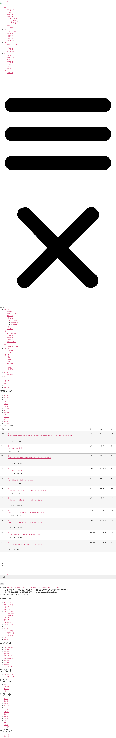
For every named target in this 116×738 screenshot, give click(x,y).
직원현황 (14, 23)
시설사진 (10, 25)
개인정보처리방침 (12, 588)
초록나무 (6, 8)
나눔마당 (6, 47)
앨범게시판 (10, 58)
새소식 (9, 55)
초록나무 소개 (11, 12)
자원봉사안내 (11, 51)
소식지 (9, 64)
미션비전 (10, 14)
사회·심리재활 (11, 32)
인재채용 (10, 68)
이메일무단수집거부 (47, 588)
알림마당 (6, 53)
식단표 (9, 66)
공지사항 (10, 73)
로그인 (6, 376)
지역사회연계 (11, 40)
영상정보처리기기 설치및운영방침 (29, 588)
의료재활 (10, 36)
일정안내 (10, 62)
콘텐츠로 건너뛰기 (6, 1)
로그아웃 (6, 379)
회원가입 (6, 381)
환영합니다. (11, 10)
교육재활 (10, 34)
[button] (58, 191)
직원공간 (6, 71)
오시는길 (10, 27)
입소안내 (6, 42)
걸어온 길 (10, 16)
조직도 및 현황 (12, 19)
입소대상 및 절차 (12, 45)
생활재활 (10, 38)
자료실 (9, 60)
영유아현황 (14, 21)
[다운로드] (9, 439)
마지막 (6, 574)
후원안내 (10, 49)
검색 (2, 584)
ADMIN (56, 588)
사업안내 (6, 29)
